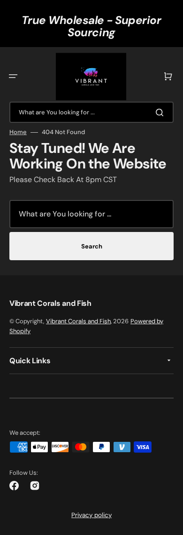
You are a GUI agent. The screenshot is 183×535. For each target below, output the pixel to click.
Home (18, 132)
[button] (13, 76)
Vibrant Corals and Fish (78, 321)
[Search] (161, 112)
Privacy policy (91, 515)
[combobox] (91, 112)
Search (91, 246)
